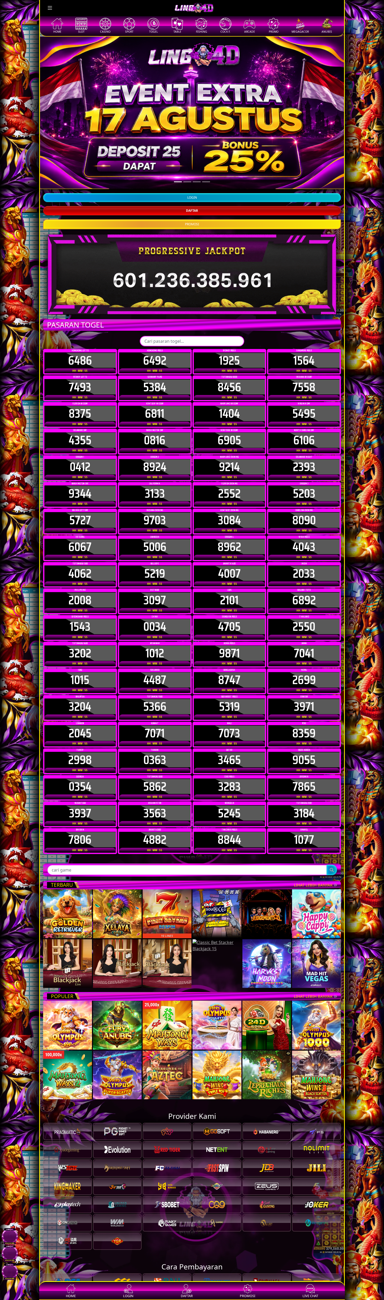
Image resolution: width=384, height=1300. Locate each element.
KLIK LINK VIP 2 (354, 51)
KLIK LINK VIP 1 (354, 40)
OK (192, 737)
